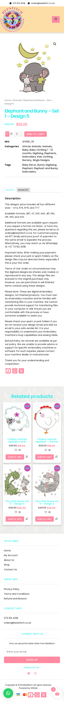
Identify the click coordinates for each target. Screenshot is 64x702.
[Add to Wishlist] (7, 134)
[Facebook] (28, 673)
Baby (25, 149)
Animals (17, 100)
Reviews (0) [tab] (23, 190)
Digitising (51, 164)
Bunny (41, 164)
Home (8, 100)
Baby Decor (29, 164)
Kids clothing (45, 156)
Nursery (27, 160)
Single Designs (41, 160)
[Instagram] (35, 673)
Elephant (27, 168)
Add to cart (35, 134)
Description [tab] (10, 190)
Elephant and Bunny (46, 168)
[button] (55, 44)
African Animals (31, 146)
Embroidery (29, 156)
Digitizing (38, 153)
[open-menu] (56, 19)
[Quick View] (19, 450)
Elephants (50, 153)
